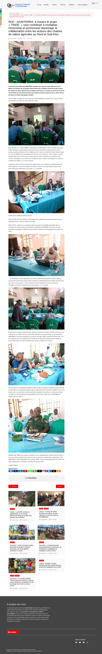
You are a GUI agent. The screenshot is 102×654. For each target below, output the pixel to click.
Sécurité (62, 4)
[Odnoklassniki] (1, 21)
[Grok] (39, 471)
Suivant (59, 486)
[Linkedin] (20, 471)
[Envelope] (84, 642)
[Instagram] (44, 471)
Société (54, 4)
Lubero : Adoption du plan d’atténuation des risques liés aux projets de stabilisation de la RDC (50, 565)
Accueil (39, 4)
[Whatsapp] (30, 471)
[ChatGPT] (54, 471)
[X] (15, 471)
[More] (58, 471)
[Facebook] (11, 471)
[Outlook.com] (49, 471)
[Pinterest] (25, 471)
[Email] (34, 471)
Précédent (14, 486)
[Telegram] (1, 22)
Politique (71, 4)
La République (13, 38)
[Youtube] (80, 642)
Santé (41, 508)
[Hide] (0, 26)
